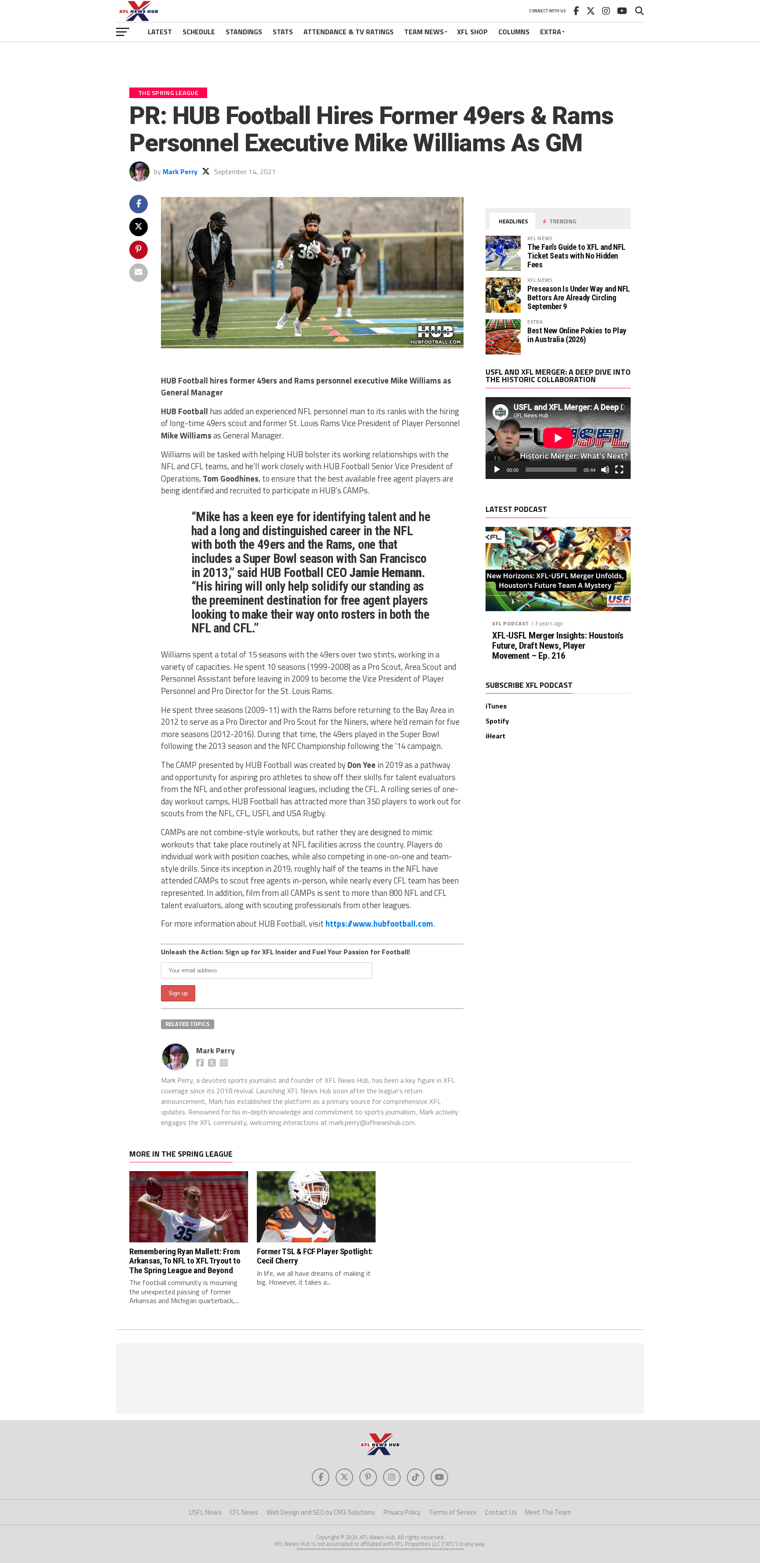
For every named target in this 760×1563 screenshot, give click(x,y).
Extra (550, 31)
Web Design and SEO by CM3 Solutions (321, 1512)
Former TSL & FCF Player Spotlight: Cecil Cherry (315, 1256)
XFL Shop (472, 31)
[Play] (497, 469)
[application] (558, 438)
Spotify (497, 721)
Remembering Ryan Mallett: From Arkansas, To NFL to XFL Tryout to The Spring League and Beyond (184, 1260)
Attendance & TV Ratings (348, 31)
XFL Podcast (510, 623)
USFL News (205, 1512)
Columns (514, 31)
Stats (283, 31)
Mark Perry (180, 171)
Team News (424, 31)
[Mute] (605, 469)
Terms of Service (453, 1512)
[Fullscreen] (619, 469)
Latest (160, 31)
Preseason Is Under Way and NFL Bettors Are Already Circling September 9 (578, 297)
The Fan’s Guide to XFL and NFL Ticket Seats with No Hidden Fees (576, 255)
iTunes (496, 706)
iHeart (495, 735)
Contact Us (501, 1512)
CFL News (244, 1512)
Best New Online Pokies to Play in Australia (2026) (576, 335)
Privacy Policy (402, 1512)
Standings (244, 31)
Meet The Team (548, 1512)
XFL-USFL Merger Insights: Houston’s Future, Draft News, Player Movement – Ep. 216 (557, 646)
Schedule (199, 31)
